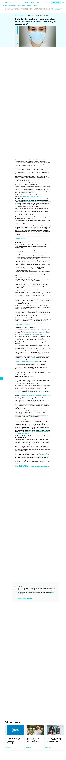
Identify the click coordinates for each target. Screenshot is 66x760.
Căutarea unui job (12, 5)
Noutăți (35, 5)
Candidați (26, 2)
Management (29, 5)
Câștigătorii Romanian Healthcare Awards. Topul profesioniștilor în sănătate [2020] (14, 741)
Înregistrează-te (56, 2)
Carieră (4, 5)
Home (16, 15)
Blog (38, 2)
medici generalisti (20, 466)
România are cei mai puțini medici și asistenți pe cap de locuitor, (36, 332)
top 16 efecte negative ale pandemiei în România (31, 196)
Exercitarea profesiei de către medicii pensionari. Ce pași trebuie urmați (34, 740)
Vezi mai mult (8, 747)
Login (63, 2)
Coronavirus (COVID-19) (21, 15)
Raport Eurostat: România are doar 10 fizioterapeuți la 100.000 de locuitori (53, 740)
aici (16, 461)
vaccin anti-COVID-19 (28, 168)
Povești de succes (21, 5)
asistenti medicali (45, 466)
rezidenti (32, 466)
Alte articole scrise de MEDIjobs (25, 598)
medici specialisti (38, 466)
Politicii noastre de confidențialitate (55, 9)
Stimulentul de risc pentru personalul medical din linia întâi (27, 361)
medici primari (27, 466)
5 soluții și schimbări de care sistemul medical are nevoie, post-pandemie (35, 395)
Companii (32, 2)
